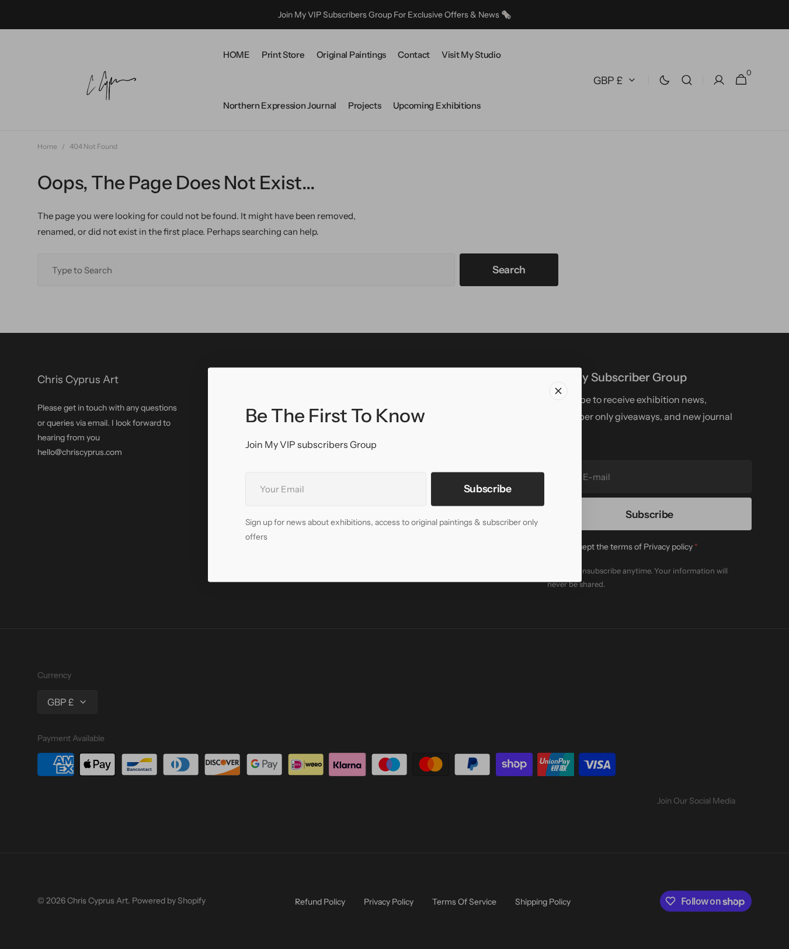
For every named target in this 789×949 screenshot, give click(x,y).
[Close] (558, 390)
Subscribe (488, 488)
